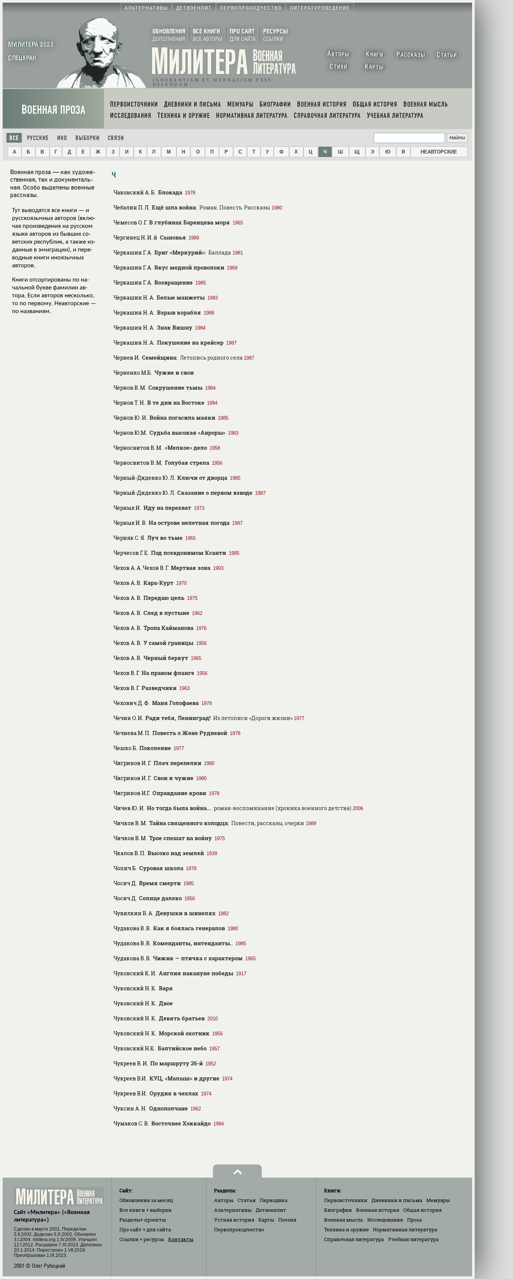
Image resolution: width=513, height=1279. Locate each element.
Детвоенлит (271, 1210)
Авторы (224, 1200)
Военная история (377, 1210)
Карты (266, 1219)
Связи (116, 138)
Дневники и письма (396, 1200)
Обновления (146, 1200)
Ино (62, 138)
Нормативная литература (405, 1229)
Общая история (422, 1210)
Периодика (273, 1200)
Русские (38, 138)
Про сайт (145, 1229)
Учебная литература (413, 1239)
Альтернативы (233, 1210)
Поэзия (287, 1219)
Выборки (87, 138)
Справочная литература (354, 1239)
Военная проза (53, 110)
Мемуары (438, 1200)
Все (14, 138)
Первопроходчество (239, 1229)
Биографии (338, 1210)
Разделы (142, 1219)
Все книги (145, 1210)
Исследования (385, 1219)
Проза (414, 1219)
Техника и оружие (346, 1229)
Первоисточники (345, 1200)
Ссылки (141, 1239)
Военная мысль (343, 1219)
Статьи (247, 1200)
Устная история (234, 1219)
